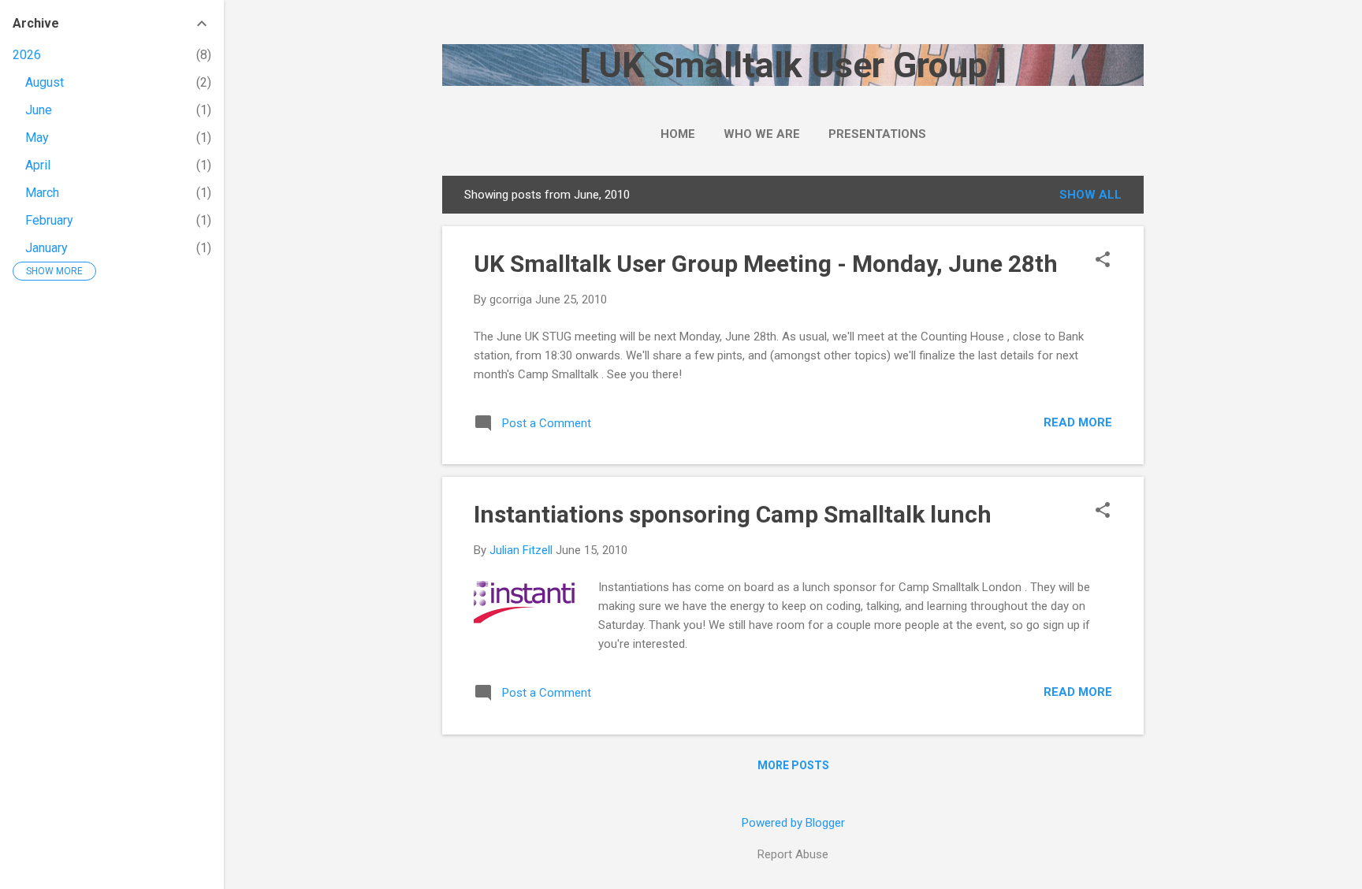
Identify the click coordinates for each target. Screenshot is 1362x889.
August (44, 82)
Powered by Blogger (793, 823)
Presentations (877, 134)
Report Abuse (792, 854)
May (37, 137)
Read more (1078, 422)
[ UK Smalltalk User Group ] (793, 65)
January (46, 247)
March (42, 192)
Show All (1090, 195)
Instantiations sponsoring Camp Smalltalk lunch (733, 514)
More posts (793, 765)
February (49, 220)
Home (678, 134)
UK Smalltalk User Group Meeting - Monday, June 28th (766, 263)
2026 (27, 54)
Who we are (762, 134)
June (38, 109)
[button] (1102, 261)
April (37, 165)
